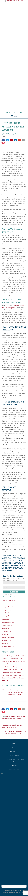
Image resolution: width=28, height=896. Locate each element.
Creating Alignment (8, 616)
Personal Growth (7, 640)
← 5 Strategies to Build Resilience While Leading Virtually (12, 726)
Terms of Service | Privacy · (15, 892)
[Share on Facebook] (3, 140)
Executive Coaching (8, 622)
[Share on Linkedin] (15, 140)
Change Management (8, 610)
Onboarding (5, 634)
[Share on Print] (23, 140)
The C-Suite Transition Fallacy (11, 672)
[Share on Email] (19, 140)
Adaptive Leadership (8, 601)
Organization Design (8, 637)
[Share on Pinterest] (11, 140)
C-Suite (4, 604)
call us (16, 568)
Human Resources (7, 625)
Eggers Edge (5, 619)
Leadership (5, 628)
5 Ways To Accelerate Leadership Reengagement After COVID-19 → (16, 732)
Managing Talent (7, 631)
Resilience (5, 643)
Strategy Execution (8, 646)
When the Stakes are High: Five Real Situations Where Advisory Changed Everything (13, 678)
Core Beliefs (5, 613)
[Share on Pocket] (3, 143)
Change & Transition (8, 607)
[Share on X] (7, 140)
